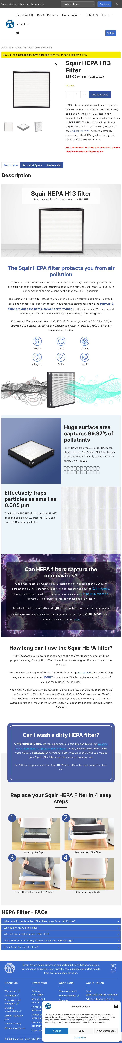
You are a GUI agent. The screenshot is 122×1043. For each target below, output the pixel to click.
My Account (38, 1030)
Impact (20, 24)
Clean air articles (68, 991)
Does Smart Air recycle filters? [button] (21, 946)
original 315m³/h (79, 130)
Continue (104, 4)
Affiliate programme (14, 1028)
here (77, 619)
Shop (4, 47)
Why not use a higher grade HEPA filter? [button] (26, 934)
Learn (105, 15)
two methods (84, 672)
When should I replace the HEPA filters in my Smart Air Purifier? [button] (39, 921)
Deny (81, 1030)
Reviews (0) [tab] (54, 165)
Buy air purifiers (47, 15)
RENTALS (92, 15)
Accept (57, 1030)
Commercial (69, 15)
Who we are (10, 991)
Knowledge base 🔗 (69, 995)
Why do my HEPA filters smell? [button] (21, 927)
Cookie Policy (80, 1038)
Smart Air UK (24, 15)
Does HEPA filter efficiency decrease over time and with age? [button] (38, 940)
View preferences (106, 1030)
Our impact (10, 995)
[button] (116, 1006)
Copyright (30, 1038)
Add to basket (100, 94)
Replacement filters (19, 47)
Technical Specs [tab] (32, 165)
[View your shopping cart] (17, 33)
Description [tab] (11, 165)
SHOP (111, 33)
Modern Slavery (13, 1023)
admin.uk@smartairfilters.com (102, 994)
